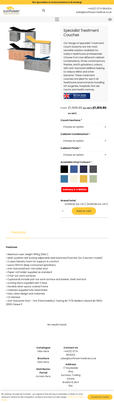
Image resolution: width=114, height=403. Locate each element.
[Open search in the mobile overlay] (43, 10)
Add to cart (83, 211)
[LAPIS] (64, 179)
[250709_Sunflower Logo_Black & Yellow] (11, 10)
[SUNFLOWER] (83, 179)
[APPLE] (93, 179)
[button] (57, 19)
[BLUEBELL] (74, 169)
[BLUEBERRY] (83, 169)
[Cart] (109, 19)
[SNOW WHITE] (74, 179)
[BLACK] (64, 169)
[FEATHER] (93, 169)
